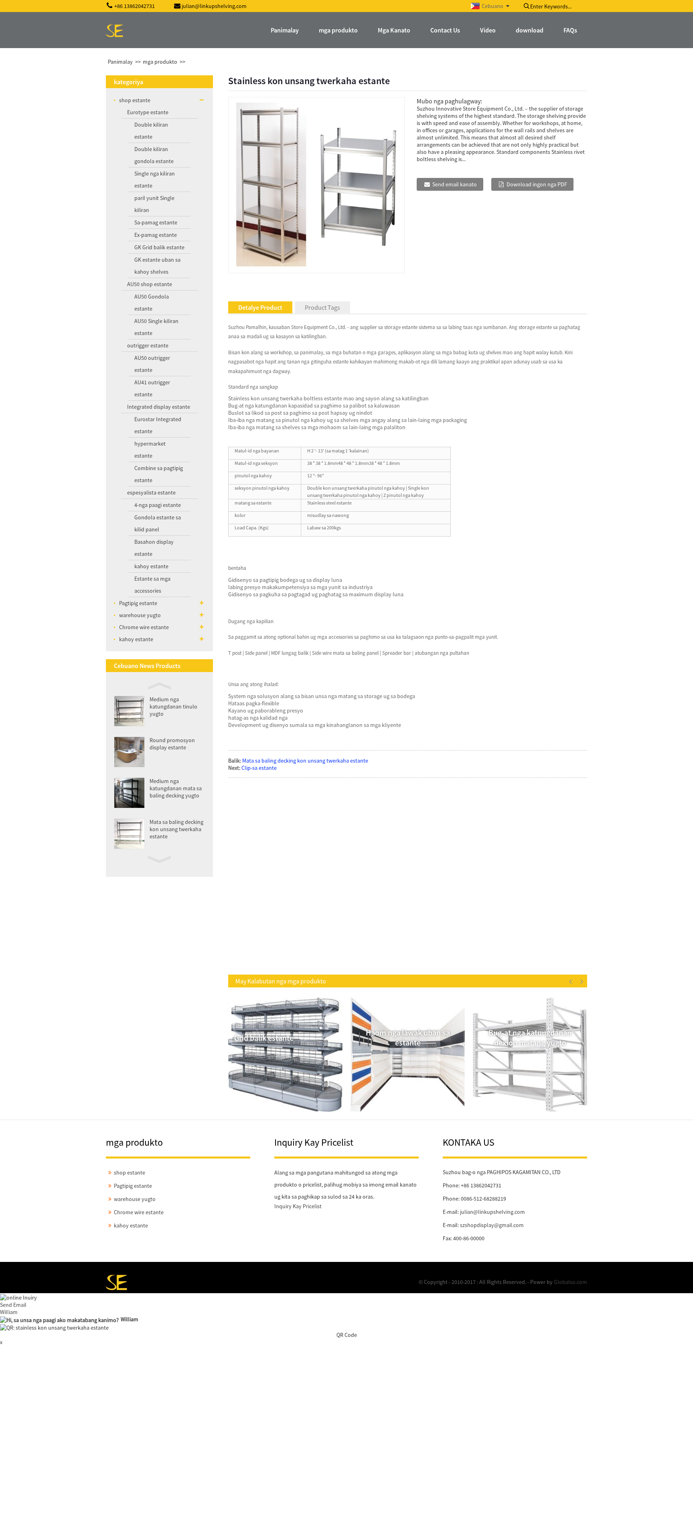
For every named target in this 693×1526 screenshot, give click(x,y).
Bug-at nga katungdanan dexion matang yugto (529, 1037)
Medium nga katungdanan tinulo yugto (173, 706)
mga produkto (160, 61)
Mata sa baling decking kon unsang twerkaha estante (176, 829)
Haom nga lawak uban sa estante (408, 1037)
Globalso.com (570, 1282)
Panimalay (120, 61)
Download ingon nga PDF (537, 184)
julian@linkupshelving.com (492, 1211)
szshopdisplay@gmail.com (492, 1225)
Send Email (13, 1304)
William (9, 1312)
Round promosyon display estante (172, 744)
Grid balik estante (264, 1038)
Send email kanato (454, 184)
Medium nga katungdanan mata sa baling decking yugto (176, 788)
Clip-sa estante (259, 767)
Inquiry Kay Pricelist (298, 1206)
